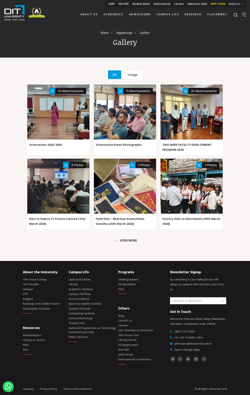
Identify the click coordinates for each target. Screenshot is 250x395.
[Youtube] (188, 359)
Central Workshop (80, 318)
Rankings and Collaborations (41, 303)
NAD (26, 345)
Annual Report (32, 335)
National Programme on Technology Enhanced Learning (92, 330)
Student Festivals (80, 308)
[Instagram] (204, 359)
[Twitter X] (180, 359)
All (115, 74)
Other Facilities (78, 337)
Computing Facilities (82, 313)
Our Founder (31, 284)
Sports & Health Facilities (85, 303)
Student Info (77, 323)
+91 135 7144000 (184, 337)
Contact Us (125, 320)
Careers (179, 4)
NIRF (112, 4)
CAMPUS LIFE (168, 14)
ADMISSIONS (140, 14)
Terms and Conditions (77, 389)
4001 (200, 337)
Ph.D (121, 289)
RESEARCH (193, 14)
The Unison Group (35, 279)
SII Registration (128, 345)
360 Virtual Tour (128, 335)
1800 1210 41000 (184, 331)
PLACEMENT (217, 14)
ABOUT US (89, 14)
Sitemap (28, 389)
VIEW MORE (128, 240)
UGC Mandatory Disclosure (135, 330)
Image (133, 74)
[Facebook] (173, 359)
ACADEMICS (113, 14)
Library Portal (127, 340)
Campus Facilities (80, 294)
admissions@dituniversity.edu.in (193, 343)
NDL (26, 349)
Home (105, 33)
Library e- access (34, 340)
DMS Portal (125, 354)
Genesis (28, 289)
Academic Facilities (81, 289)
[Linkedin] (196, 359)
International (162, 4)
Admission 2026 (197, 4)
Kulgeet (28, 299)
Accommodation (79, 299)
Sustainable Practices (36, 308)
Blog (121, 315)
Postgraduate (127, 284)
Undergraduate (128, 279)
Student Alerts (141, 4)
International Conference (134, 359)
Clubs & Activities (80, 279)
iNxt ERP (123, 4)
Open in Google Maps (187, 349)
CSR (25, 294)
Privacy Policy (48, 389)
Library (73, 284)
